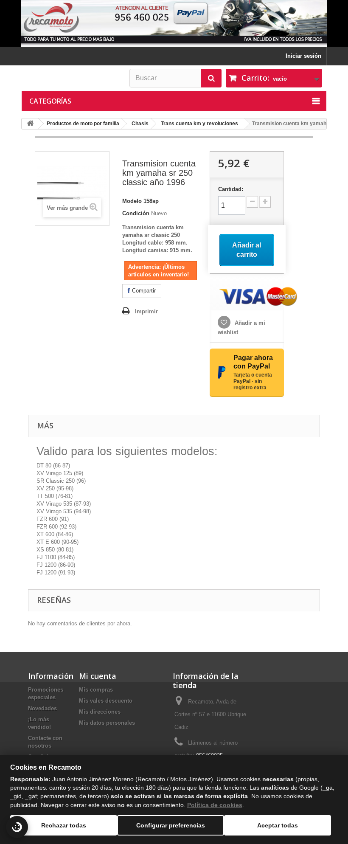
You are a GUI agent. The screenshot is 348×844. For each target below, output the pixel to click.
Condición (135, 213)
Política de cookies (214, 805)
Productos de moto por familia (83, 124)
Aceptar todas (277, 825)
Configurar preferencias (170, 825)
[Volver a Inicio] (30, 123)
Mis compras (96, 689)
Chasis (140, 124)
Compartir (143, 290)
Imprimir (146, 311)
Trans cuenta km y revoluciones (199, 124)
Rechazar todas (63, 825)
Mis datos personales (107, 723)
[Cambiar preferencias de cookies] (17, 827)
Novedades (42, 708)
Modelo (132, 201)
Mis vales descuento (105, 701)
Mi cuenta (97, 676)
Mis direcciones (100, 712)
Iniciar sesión (303, 56)
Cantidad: (230, 189)
